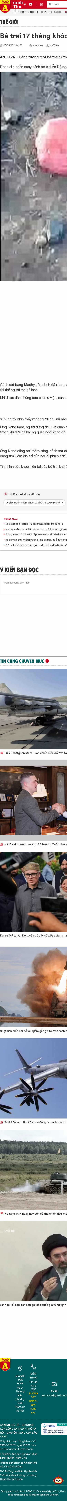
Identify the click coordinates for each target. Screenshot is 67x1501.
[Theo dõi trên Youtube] (31, 4)
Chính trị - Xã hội (51, 12)
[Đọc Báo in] (43, 4)
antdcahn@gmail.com (54, 1395)
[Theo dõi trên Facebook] (26, 4)
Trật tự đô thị (29, 12)
